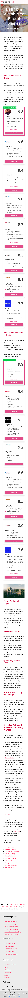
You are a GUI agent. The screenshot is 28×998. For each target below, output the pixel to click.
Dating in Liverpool (11, 863)
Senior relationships (11, 924)
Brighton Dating (10, 854)
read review (14, 129)
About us (7, 975)
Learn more (12, 996)
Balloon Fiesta (9, 758)
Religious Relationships (12, 934)
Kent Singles (8, 860)
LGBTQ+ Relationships (11, 929)
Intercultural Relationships (13, 932)
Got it (19, 996)
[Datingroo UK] (8, 2)
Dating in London (10, 847)
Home (11, 904)
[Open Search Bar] (18, 2)
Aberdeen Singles (10, 849)
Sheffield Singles (10, 867)
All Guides (8, 972)
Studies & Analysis (10, 964)
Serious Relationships (11, 927)
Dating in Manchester (11, 865)
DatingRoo (17, 831)
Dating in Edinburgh (11, 858)
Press (6, 967)
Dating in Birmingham (12, 851)
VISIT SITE (14, 133)
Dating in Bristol (10, 856)
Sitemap (7, 978)
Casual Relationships (11, 921)
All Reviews (8, 970)
